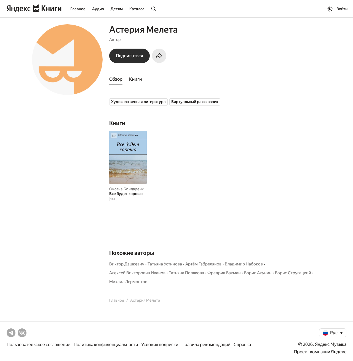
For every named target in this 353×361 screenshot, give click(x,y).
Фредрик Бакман (224, 272)
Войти (341, 9)
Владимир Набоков (244, 264)
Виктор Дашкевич (126, 264)
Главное (77, 9)
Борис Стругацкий (293, 272)
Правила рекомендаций (205, 344)
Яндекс (338, 351)
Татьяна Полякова (186, 272)
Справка (242, 344)
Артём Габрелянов (203, 264)
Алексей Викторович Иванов (137, 272)
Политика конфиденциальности (106, 344)
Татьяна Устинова (165, 264)
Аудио (98, 9)
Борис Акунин (258, 272)
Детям (117, 9)
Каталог (136, 9)
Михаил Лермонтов (128, 281)
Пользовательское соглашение (38, 344)
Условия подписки (159, 344)
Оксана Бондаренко (127, 189)
